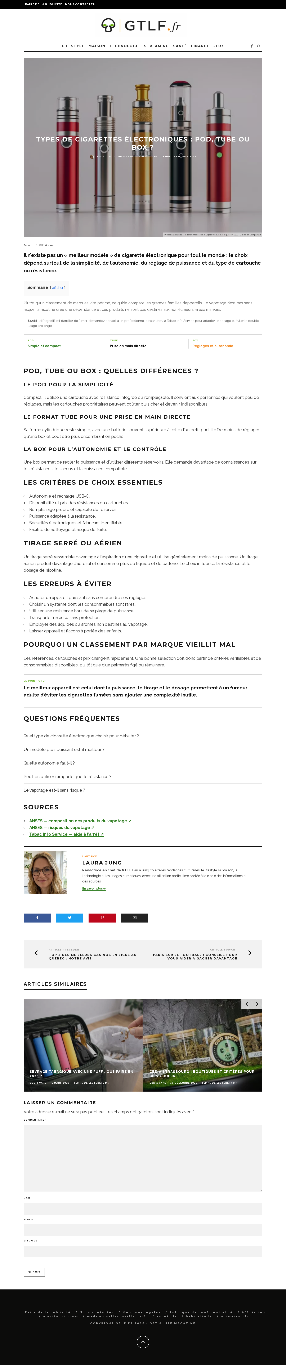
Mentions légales (142, 1312)
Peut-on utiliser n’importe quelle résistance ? (67, 776)
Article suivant (223, 949)
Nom (27, 1198)
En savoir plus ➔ (94, 888)
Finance (200, 46)
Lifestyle (73, 46)
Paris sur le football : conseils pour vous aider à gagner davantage (195, 956)
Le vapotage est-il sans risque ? (54, 790)
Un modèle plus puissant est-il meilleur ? (64, 749)
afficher (57, 288)
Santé (180, 46)
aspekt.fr (167, 1316)
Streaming (156, 46)
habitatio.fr (199, 1316)
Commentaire (35, 1120)
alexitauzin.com (60, 1316)
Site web (30, 1241)
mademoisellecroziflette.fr (117, 1316)
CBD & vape (124, 156)
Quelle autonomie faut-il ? (49, 763)
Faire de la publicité (43, 4)
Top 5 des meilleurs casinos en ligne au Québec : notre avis (93, 956)
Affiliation (253, 1312)
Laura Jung (103, 156)
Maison (97, 46)
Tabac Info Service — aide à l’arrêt (66, 834)
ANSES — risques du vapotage (62, 827)
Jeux (219, 46)
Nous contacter (80, 4)
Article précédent (65, 949)
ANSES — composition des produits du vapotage (80, 820)
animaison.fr (235, 1316)
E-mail (29, 1219)
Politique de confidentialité (201, 1312)
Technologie (125, 46)
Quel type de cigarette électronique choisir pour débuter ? (81, 735)
